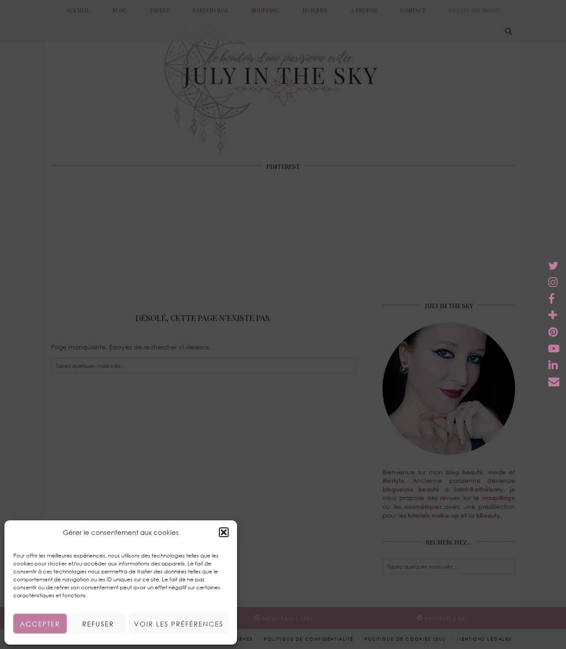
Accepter (40, 624)
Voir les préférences (178, 624)
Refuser (98, 624)
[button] (223, 532)
